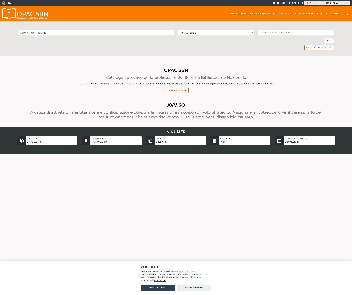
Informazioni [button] (238, 14)
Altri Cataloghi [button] (304, 14)
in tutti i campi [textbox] (188, 33)
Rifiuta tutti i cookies (194, 287)
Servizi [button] (321, 14)
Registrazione (296, 3)
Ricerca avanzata (260, 14)
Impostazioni (160, 280)
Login (284, 3)
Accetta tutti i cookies (157, 287)
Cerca (329, 40)
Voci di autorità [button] (282, 14)
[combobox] (216, 32)
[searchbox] (297, 33)
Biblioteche (336, 14)
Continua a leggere (176, 90)
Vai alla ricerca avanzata (319, 47)
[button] (314, 3)
